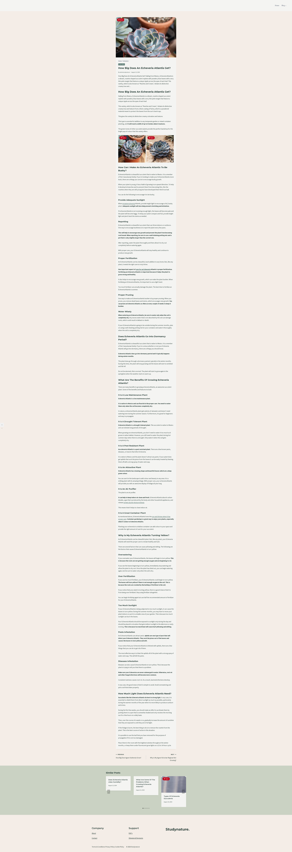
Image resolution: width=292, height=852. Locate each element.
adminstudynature (125, 72)
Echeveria (122, 64)
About (94, 833)
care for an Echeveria (143, 269)
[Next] (183, 792)
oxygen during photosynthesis (134, 503)
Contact (94, 838)
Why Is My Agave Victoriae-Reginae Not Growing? (163, 757)
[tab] (144, 808)
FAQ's (130, 833)
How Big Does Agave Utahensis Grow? (128, 756)
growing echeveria (129, 204)
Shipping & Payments (136, 838)
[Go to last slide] (108, 792)
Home (277, 5)
